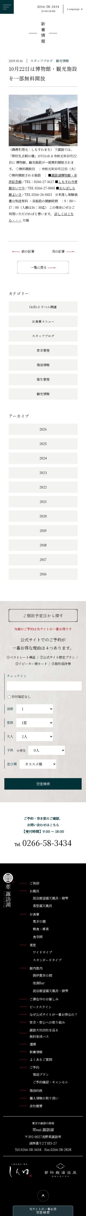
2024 (43, 458)
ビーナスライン (41, 1007)
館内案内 (36, 968)
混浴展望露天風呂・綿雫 (50, 898)
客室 (33, 945)
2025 (43, 443)
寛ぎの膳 (39, 921)
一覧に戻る (39, 267)
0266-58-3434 (48, 9)
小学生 (21, 750)
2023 (43, 472)
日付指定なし (21, 696)
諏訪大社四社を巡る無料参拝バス (44, 1033)
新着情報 (43, 33)
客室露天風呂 (42, 905)
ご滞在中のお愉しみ (44, 999)
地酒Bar (39, 983)
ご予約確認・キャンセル (50, 1082)
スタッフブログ (41, 60)
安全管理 (43, 350)
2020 (43, 516)
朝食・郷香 (41, 929)
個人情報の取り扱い (44, 1098)
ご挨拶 (34, 883)
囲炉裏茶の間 (42, 975)
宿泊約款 (36, 1090)
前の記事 (28, 251)
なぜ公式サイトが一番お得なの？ (54, 1014)
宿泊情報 (43, 365)
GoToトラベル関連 (43, 307)
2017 (43, 559)
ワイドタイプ (42, 952)
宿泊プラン (41, 1074)
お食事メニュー (43, 321)
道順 (33, 1044)
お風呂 (34, 891)
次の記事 (58, 251)
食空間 (37, 936)
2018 (43, 545)
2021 (43, 501)
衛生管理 (43, 379)
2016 (43, 574)
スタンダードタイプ (47, 960)
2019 (43, 530)
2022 (43, 487)
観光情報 (62, 60)
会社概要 (36, 1106)
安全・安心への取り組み (47, 1022)
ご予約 (34, 1067)
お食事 (34, 914)
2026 (43, 429)
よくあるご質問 (41, 1059)
